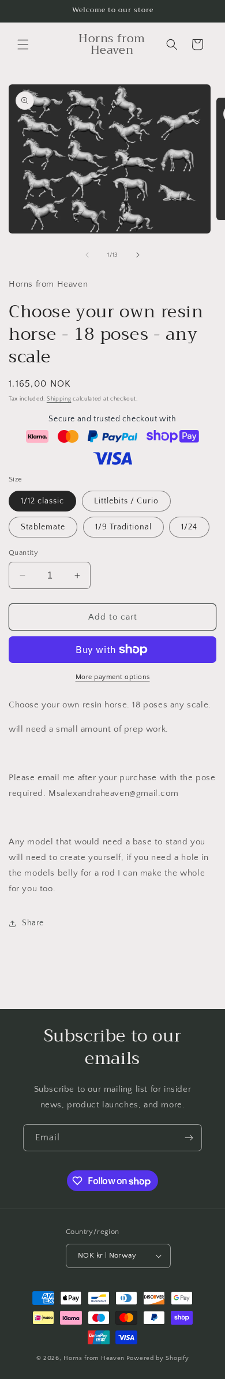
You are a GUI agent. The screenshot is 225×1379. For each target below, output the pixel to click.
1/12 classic (42, 501)
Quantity (23, 552)
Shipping (59, 399)
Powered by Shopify (157, 1358)
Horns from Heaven (94, 1358)
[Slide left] (87, 255)
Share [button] (33, 923)
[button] (23, 44)
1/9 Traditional (123, 527)
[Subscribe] (188, 1137)
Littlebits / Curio (126, 501)
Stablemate (43, 527)
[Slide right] (138, 255)
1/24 (189, 527)
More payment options (113, 677)
